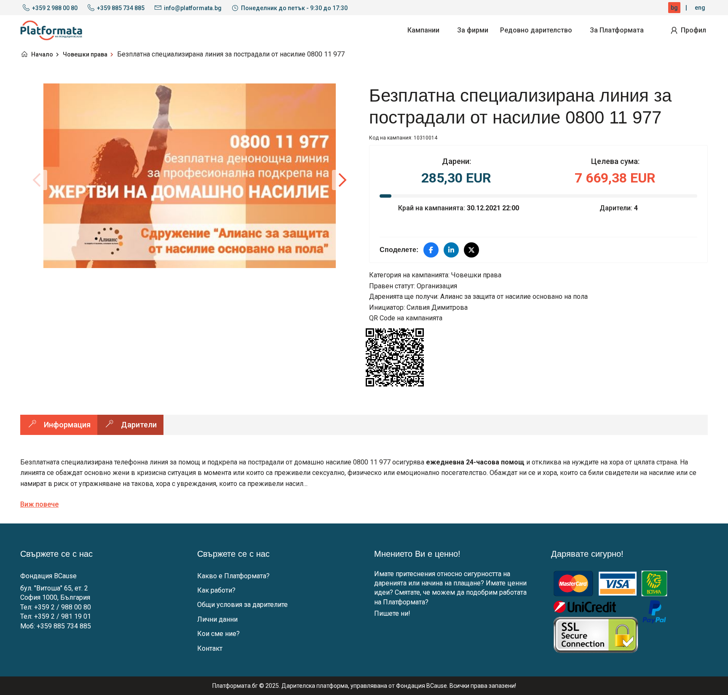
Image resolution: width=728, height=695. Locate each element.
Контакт (209, 648)
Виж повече (39, 504)
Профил (693, 30)
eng (700, 7)
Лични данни (217, 619)
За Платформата (617, 30)
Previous (37, 180)
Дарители (139, 424)
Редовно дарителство (536, 30)
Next (342, 180)
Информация (67, 424)
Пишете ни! (392, 613)
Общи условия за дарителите (242, 605)
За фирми (472, 30)
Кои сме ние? (218, 634)
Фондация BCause (48, 576)
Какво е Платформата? (233, 576)
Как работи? (216, 590)
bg (674, 7)
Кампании (423, 30)
